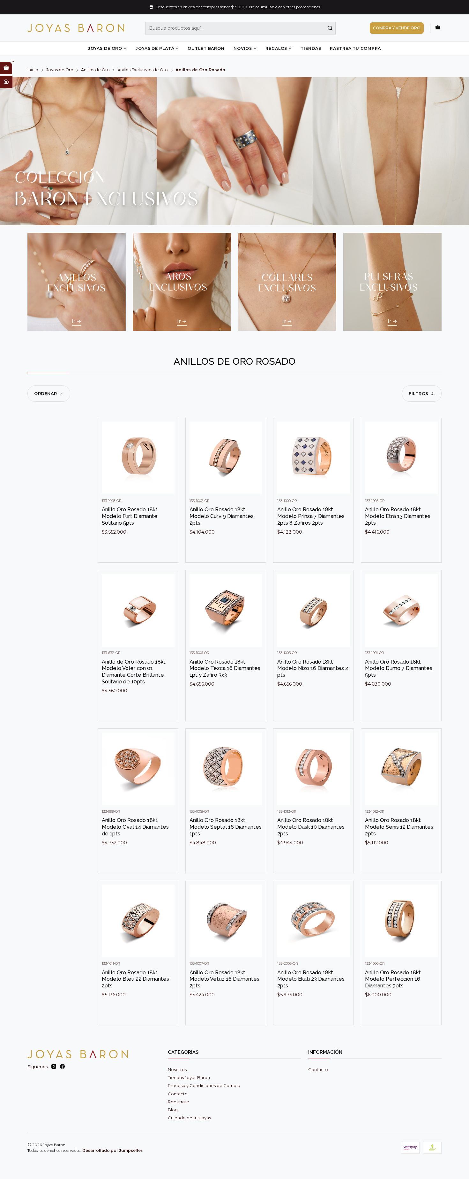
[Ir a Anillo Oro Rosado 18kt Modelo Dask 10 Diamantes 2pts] (313, 769)
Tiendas (311, 48)
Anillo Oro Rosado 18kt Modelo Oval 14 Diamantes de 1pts (135, 826)
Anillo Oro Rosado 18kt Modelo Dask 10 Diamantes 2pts (311, 826)
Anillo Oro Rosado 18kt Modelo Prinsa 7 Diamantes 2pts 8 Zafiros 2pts (311, 516)
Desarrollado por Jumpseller (112, 1150)
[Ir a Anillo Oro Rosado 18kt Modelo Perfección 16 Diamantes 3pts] (401, 921)
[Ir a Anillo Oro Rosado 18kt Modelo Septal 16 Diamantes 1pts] (226, 769)
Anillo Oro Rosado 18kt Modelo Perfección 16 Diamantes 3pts (393, 979)
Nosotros (177, 1069)
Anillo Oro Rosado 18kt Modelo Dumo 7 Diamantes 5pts (398, 668)
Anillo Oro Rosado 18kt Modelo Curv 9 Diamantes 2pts (222, 516)
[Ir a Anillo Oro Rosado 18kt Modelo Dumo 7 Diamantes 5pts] (401, 610)
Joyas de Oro (105, 48)
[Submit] (330, 28)
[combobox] (240, 28)
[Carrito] (438, 27)
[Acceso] (6, 82)
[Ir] (76, 282)
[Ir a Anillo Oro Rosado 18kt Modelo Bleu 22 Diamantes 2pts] (138, 921)
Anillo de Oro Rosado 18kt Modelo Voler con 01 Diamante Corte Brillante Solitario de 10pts (134, 671)
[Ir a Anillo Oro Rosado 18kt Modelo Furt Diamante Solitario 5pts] (138, 458)
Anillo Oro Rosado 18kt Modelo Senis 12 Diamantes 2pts (399, 826)
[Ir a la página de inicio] (75, 28)
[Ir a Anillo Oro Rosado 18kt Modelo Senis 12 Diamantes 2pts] (401, 769)
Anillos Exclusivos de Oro (142, 70)
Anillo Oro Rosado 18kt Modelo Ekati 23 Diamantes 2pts (311, 979)
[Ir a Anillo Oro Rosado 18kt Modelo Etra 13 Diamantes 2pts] (401, 458)
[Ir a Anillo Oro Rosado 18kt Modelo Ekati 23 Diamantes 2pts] (313, 921)
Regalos (276, 48)
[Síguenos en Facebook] (62, 1067)
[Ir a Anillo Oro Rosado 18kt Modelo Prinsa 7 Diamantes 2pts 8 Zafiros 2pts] (313, 458)
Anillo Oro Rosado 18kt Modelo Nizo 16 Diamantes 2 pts (312, 668)
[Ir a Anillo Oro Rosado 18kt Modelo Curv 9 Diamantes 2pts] (226, 458)
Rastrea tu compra (355, 48)
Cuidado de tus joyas (189, 1117)
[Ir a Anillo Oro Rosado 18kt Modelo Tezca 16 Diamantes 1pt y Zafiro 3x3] (226, 610)
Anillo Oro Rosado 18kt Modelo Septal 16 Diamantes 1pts (226, 826)
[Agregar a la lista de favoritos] (167, 449)
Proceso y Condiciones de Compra (204, 1085)
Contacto (178, 1093)
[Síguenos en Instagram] (54, 1067)
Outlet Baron (206, 48)
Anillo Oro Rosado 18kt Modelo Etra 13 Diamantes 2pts (397, 516)
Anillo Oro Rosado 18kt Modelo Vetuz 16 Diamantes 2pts (224, 979)
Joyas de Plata (155, 48)
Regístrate (178, 1101)
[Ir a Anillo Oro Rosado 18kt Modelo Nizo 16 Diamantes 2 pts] (313, 610)
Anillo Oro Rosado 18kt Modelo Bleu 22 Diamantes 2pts (135, 979)
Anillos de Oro (95, 70)
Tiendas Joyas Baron (189, 1077)
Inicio (32, 70)
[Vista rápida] (167, 464)
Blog (173, 1109)
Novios (243, 48)
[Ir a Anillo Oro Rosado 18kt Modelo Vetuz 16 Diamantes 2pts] (226, 921)
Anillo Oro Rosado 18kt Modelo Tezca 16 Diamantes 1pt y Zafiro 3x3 (225, 668)
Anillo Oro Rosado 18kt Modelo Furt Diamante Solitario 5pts (130, 516)
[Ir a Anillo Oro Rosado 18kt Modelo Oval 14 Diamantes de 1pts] (138, 769)
